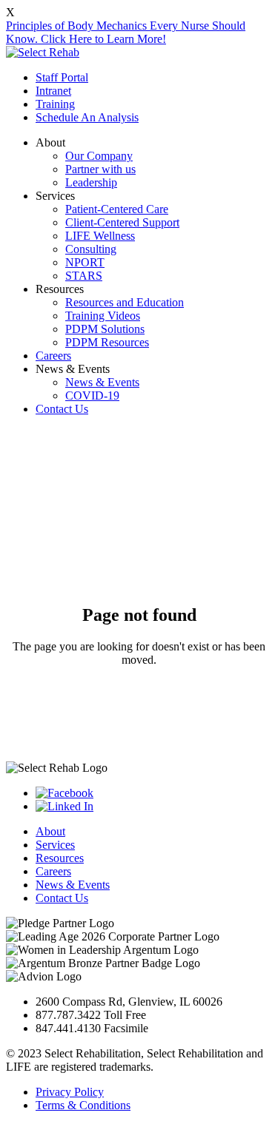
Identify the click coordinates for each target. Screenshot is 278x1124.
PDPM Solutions (105, 329)
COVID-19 (92, 395)
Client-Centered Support (122, 222)
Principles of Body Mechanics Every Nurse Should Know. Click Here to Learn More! (125, 32)
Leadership (91, 182)
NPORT (85, 262)
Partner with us (100, 169)
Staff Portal (62, 77)
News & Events (102, 382)
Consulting (90, 249)
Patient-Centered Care (116, 209)
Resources (60, 858)
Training (55, 104)
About (50, 831)
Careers (53, 355)
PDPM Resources (107, 342)
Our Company (99, 155)
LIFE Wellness (100, 235)
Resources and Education (124, 302)
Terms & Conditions (83, 1105)
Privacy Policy (70, 1092)
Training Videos (102, 315)
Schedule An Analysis (87, 117)
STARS (83, 275)
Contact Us (62, 409)
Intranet (53, 90)
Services (55, 844)
